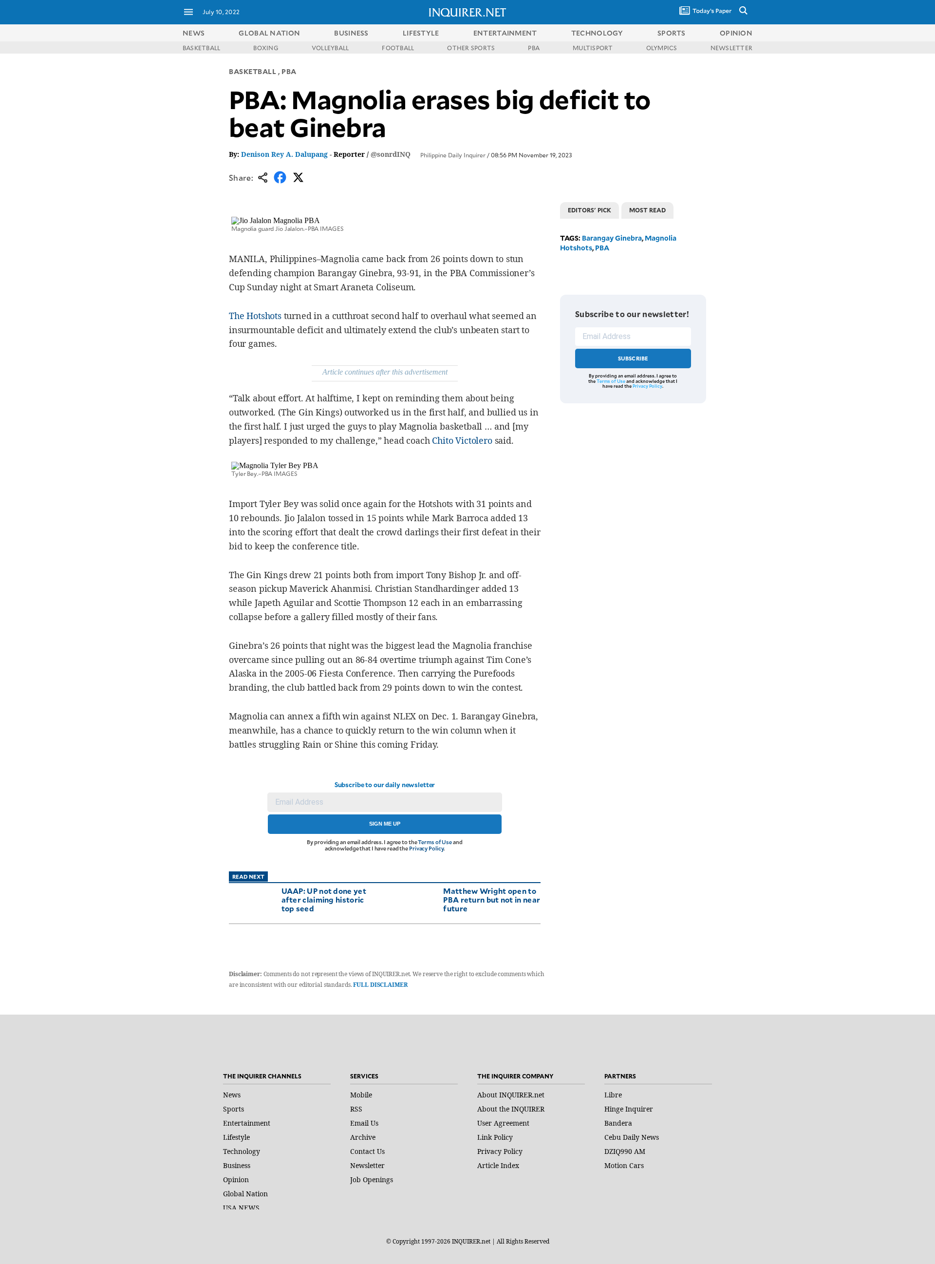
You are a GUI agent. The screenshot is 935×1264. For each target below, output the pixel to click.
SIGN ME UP (384, 824)
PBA (534, 48)
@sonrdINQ (391, 154)
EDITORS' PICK (589, 210)
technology (597, 33)
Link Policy (495, 1137)
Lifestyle (236, 1137)
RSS (356, 1108)
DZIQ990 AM (624, 1151)
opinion (736, 33)
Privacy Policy (426, 848)
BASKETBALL (201, 48)
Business (236, 1165)
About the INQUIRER (510, 1108)
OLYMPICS (661, 48)
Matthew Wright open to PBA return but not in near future (491, 899)
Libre (613, 1094)
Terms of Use (435, 842)
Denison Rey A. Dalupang (284, 154)
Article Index (498, 1165)
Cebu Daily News (631, 1137)
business (351, 33)
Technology (241, 1151)
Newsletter (367, 1165)
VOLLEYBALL (330, 48)
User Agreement (503, 1123)
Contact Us (367, 1151)
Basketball (253, 71)
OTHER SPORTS (471, 48)
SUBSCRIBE (633, 358)
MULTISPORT (593, 48)
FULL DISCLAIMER (380, 985)
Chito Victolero (462, 440)
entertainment (505, 33)
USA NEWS (241, 1207)
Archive (362, 1137)
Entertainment (246, 1123)
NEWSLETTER (731, 48)
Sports (233, 1108)
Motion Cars (624, 1165)
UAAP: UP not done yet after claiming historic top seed (323, 899)
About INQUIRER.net (510, 1094)
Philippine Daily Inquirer (453, 155)
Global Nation (245, 1193)
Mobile (361, 1094)
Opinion (236, 1179)
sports (671, 33)
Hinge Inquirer (628, 1108)
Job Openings (371, 1179)
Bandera (618, 1123)
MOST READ (647, 210)
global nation (269, 33)
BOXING (265, 48)
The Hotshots (255, 315)
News (194, 33)
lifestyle (421, 33)
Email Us (364, 1123)
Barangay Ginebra (612, 238)
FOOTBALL (398, 48)
